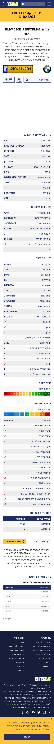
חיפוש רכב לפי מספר (43, 642)
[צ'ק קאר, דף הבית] (10, 4)
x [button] (52, 718)
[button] (49, 4)
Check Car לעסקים (16, 646)
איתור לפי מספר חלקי (43, 654)
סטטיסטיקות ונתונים (16, 658)
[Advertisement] (27, 107)
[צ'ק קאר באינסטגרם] (44, 712)
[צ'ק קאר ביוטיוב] (33, 712)
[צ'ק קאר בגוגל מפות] (27, 712)
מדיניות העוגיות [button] (23, 729)
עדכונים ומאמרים (17, 654)
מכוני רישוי (47, 666)
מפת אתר (20, 666)
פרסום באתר (19, 662)
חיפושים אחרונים (44, 658)
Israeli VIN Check (16, 650)
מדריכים (48, 662)
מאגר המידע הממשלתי (16, 704)
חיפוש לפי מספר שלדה (42, 650)
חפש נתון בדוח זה (8, 80)
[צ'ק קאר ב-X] (38, 712)
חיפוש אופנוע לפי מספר (42, 646)
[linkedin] (22, 712)
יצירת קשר (20, 671)
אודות (22, 642)
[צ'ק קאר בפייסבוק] (49, 712)
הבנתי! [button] (27, 737)
